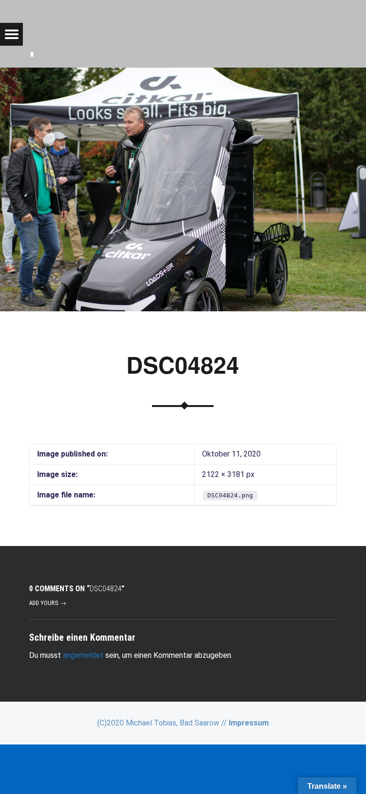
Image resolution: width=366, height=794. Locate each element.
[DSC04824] (183, 73)
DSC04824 (182, 364)
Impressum (249, 722)
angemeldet (83, 655)
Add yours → (47, 602)
